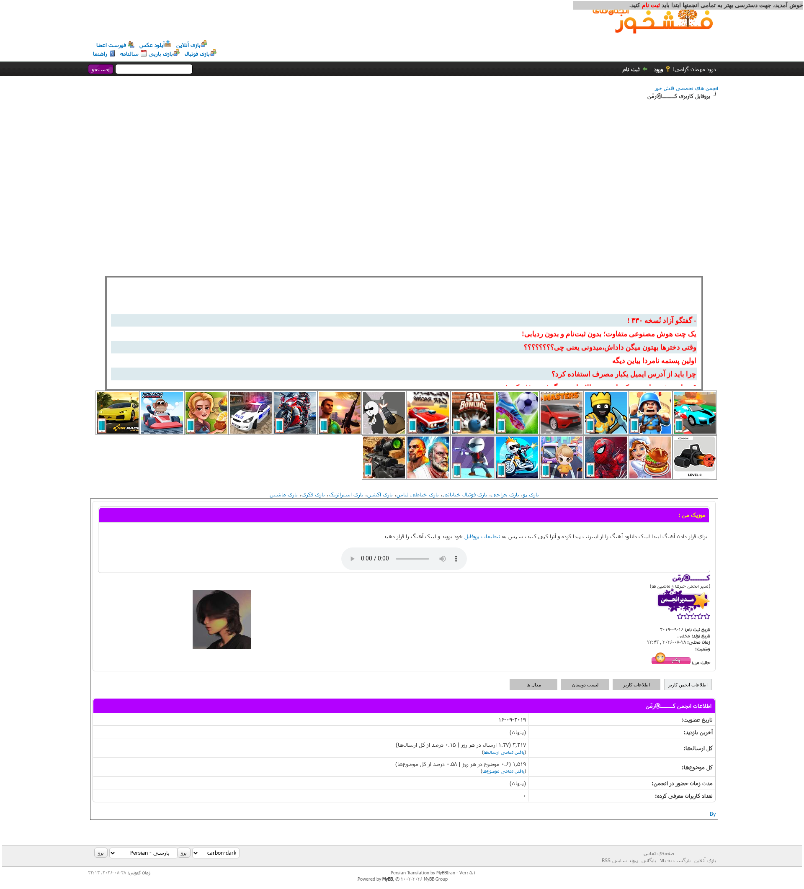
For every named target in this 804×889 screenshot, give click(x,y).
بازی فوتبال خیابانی (465, 494)
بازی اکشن (380, 494)
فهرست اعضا (111, 44)
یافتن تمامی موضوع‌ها (503, 770)
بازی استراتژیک (346, 494)
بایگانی (649, 860)
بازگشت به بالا (675, 860)
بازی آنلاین (188, 44)
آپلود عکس (152, 44)
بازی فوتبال (197, 53)
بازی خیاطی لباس (418, 494)
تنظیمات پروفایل (482, 536)
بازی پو (531, 494)
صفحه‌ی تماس (659, 853)
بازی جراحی (505, 494)
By (713, 813)
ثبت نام (631, 69)
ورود (658, 69)
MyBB (387, 878)
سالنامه (129, 53)
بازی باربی (161, 53)
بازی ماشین (284, 494)
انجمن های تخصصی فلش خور (686, 88)
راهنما (100, 53)
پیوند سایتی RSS (620, 860)
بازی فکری (313, 494)
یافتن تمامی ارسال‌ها (504, 752)
